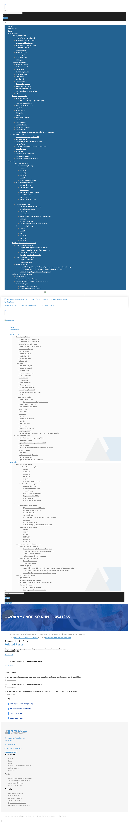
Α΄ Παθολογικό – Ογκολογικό (25, 38)
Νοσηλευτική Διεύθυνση (20, 163)
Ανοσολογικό (20, 110)
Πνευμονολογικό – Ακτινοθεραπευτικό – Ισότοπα (35, 216)
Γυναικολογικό (20, 69)
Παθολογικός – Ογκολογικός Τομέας (21, 704)
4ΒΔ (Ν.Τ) (23, 170)
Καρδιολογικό (20, 55)
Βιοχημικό (19, 113)
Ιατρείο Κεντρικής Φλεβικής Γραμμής (32, 100)
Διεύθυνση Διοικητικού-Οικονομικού (24, 243)
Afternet (63, 816)
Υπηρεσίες (11, 161)
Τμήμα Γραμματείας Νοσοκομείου (30, 255)
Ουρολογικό (20, 79)
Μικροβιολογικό (21, 125)
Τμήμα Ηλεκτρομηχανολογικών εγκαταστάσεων (32, 281)
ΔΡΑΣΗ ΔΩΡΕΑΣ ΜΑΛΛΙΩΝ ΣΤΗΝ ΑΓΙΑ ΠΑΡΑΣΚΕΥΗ (23, 661)
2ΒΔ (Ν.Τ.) (23, 233)
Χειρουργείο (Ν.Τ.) (25, 185)
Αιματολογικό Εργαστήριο (24, 105)
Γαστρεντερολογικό (22, 47)
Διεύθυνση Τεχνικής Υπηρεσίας (22, 274)
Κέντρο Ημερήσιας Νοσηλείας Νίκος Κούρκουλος (32, 146)
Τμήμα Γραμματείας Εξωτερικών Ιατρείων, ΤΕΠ (35, 250)
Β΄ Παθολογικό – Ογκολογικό (25, 40)
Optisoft (42, 816)
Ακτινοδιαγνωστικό (22, 98)
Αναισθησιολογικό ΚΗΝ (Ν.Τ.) (29, 192)
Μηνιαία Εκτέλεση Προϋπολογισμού (19, 765)
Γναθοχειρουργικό (22, 67)
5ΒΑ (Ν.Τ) (23, 175)
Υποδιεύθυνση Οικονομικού (25, 257)
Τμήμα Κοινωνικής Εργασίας (25, 153)
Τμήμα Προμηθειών (26, 262)
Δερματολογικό (21, 50)
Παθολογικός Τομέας (19, 35)
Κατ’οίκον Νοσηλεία (22, 139)
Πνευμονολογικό (21, 57)
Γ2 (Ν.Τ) (22, 228)
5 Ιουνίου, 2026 (9, 665)
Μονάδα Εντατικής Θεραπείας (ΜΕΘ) (27, 137)
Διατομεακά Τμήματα (19, 134)
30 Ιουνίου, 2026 (9, 654)
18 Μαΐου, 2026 (11, 694)
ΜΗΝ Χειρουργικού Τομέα (28, 199)
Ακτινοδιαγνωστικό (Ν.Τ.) (28, 209)
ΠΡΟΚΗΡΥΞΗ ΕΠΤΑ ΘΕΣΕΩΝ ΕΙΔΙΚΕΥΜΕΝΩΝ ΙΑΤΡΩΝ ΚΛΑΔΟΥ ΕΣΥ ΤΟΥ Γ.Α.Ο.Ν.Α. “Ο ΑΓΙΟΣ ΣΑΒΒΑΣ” (42, 691)
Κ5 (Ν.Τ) (22, 231)
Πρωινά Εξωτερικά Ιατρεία (28, 286)
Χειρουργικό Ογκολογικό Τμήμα (26, 91)
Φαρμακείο (19, 151)
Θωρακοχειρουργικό (22, 72)
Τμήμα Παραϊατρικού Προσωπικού (27, 158)
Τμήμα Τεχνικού (21, 276)
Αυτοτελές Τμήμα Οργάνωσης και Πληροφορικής (35, 272)
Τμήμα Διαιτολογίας (22, 156)
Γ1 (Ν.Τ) (22, 168)
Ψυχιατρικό (19, 60)
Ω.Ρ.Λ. (18, 93)
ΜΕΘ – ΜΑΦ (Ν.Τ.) (25, 197)
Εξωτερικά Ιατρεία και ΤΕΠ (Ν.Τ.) (30, 206)
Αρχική (10, 26)
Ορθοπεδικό (20, 76)
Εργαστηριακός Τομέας (19, 96)
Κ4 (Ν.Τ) (22, 178)
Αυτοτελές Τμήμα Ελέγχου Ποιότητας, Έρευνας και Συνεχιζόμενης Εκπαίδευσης (45, 267)
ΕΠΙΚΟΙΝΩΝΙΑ (8, 603)
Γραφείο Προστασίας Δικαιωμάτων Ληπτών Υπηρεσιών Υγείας (43, 269)
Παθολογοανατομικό (23, 127)
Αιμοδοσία (19, 108)
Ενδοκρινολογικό (21, 52)
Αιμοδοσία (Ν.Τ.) (25, 214)
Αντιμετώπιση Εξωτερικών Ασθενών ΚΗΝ (33, 223)
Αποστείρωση (24, 190)
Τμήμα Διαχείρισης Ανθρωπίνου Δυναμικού (34, 247)
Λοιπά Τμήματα (21, 149)
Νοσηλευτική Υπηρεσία (15, 793)
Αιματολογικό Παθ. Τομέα (24, 43)
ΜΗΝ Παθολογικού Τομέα (28, 180)
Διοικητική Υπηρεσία (15, 798)
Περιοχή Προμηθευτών (11, 752)
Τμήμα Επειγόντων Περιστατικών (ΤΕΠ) (29, 141)
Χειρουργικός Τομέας (19, 62)
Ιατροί (10, 31)
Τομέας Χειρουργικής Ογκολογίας (20, 708)
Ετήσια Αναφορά (13, 768)
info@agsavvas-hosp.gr (60, 299)
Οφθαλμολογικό (21, 81)
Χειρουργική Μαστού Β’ (23, 88)
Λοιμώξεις (23, 219)
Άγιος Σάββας (12, 28)
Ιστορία (10, 758)
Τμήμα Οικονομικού (26, 259)
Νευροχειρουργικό (22, 74)
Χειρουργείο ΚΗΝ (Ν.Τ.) (27, 194)
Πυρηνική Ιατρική (21, 129)
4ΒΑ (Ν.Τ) (23, 240)
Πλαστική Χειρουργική (23, 84)
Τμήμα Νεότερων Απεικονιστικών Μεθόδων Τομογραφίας (35, 132)
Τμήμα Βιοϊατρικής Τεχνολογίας (26, 279)
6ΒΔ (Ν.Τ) (23, 238)
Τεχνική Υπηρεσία (14, 800)
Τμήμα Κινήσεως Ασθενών (28, 252)
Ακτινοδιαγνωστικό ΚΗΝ (24, 103)
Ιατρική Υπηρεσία (14, 795)
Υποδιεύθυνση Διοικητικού (24, 245)
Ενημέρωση (10, 302)
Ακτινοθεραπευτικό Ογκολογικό (26, 45)
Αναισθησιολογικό (22, 64)
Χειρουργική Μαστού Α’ (23, 86)
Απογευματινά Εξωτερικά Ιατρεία (30, 288)
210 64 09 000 (43, 299)
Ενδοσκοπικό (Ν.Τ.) (26, 211)
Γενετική (18, 115)
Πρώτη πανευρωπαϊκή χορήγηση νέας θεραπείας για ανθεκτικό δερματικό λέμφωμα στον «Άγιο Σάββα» (43, 677)
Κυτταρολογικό (21, 122)
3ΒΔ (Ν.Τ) (23, 235)
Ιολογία (18, 120)
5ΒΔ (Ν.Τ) (23, 173)
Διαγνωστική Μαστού (23, 117)
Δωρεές (10, 763)
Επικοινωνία (12, 770)
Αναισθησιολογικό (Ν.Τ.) (27, 187)
